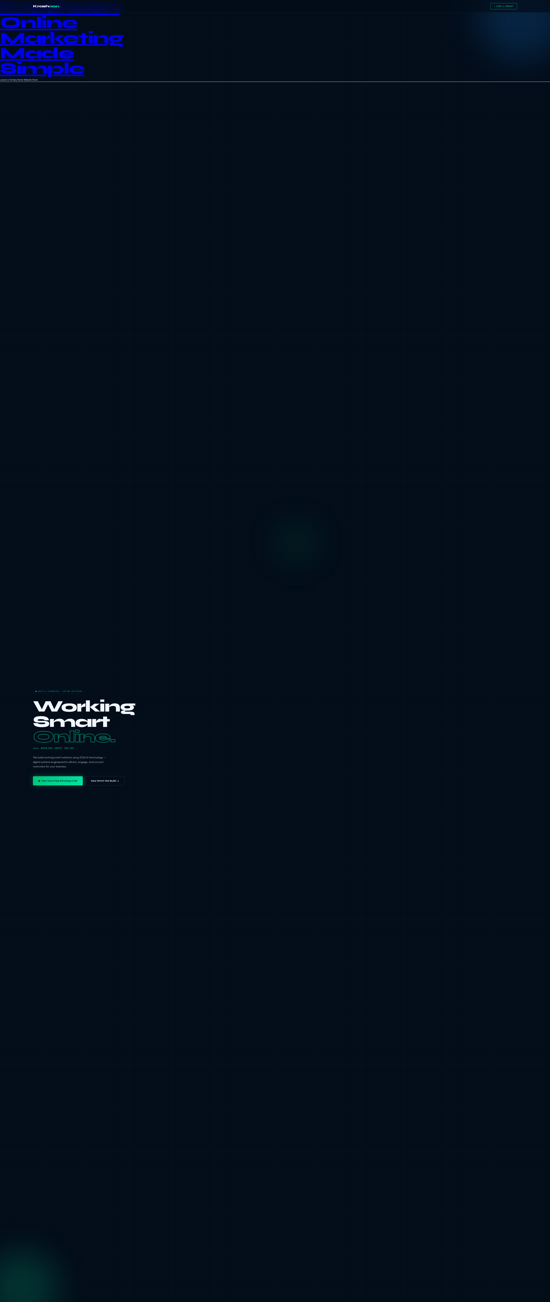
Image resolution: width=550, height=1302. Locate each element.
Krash (46, 6)
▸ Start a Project (503, 6)
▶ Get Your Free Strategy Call (58, 780)
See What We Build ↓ (105, 780)
